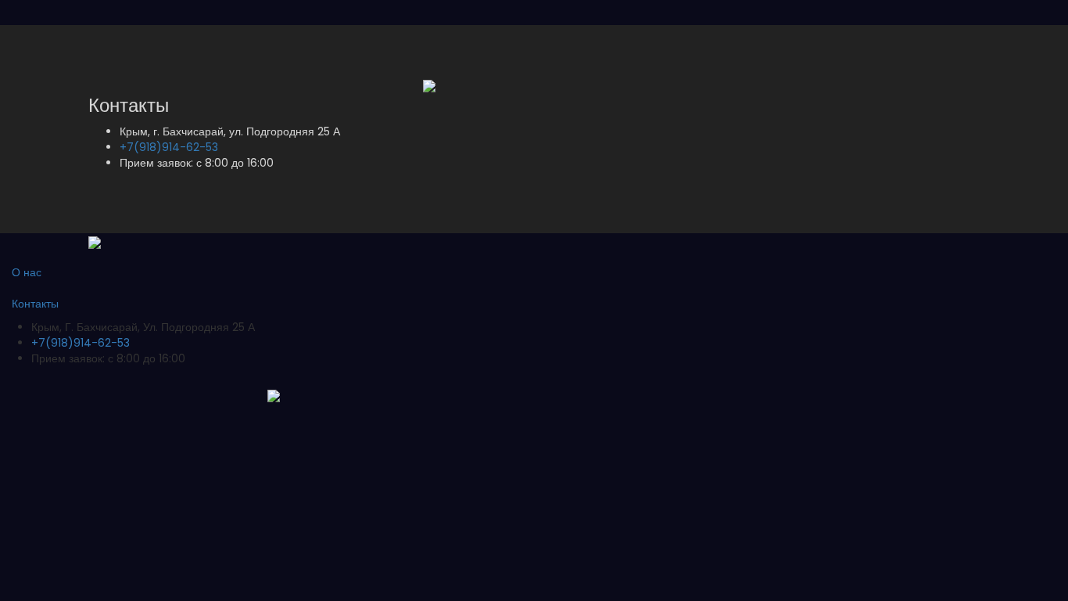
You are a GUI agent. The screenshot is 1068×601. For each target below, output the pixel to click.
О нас (26, 272)
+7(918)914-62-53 (169, 147)
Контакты (35, 303)
